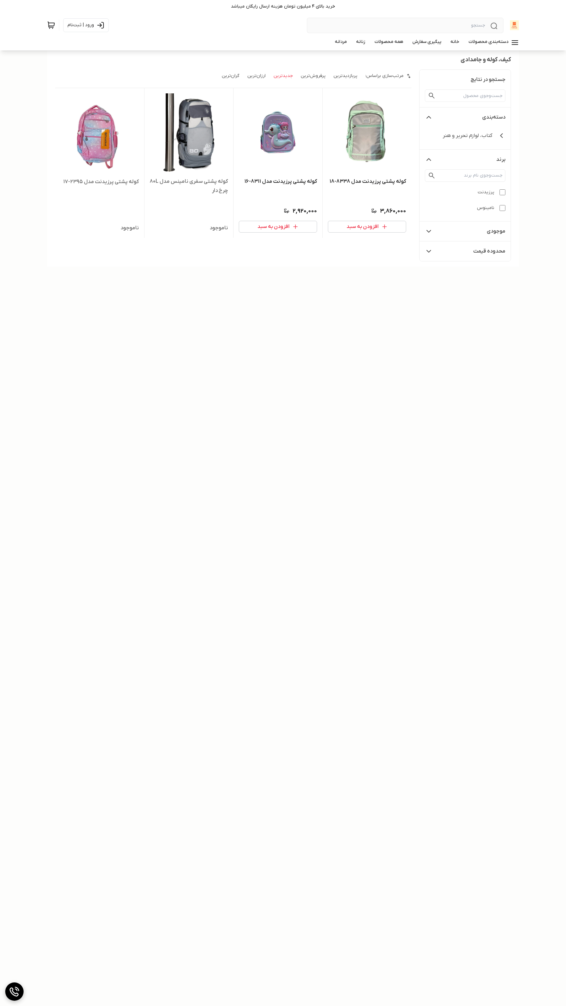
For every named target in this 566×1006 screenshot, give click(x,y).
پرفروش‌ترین (313, 76)
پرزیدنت (486, 192)
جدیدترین (283, 76)
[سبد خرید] (51, 25)
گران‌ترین (230, 76)
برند (500, 159)
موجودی (496, 231)
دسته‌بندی (493, 117)
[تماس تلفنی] (14, 991)
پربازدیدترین (345, 76)
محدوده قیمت (489, 251)
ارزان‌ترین (256, 76)
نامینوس (485, 208)
